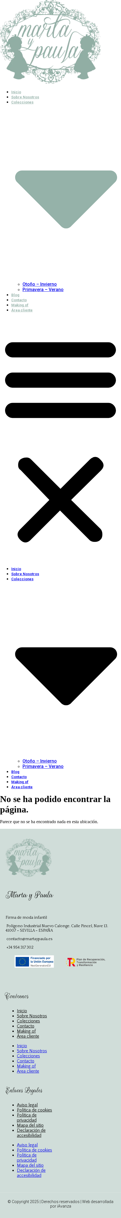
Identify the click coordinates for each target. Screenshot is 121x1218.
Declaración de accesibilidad (31, 1133)
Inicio (16, 92)
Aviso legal (27, 1105)
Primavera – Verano (43, 289)
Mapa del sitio (30, 1125)
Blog (15, 295)
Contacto (19, 300)
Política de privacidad (27, 1118)
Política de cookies (34, 1110)
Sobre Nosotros (25, 97)
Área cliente (22, 310)
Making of (19, 305)
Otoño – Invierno (40, 284)
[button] (60, 439)
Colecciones (28, 1021)
